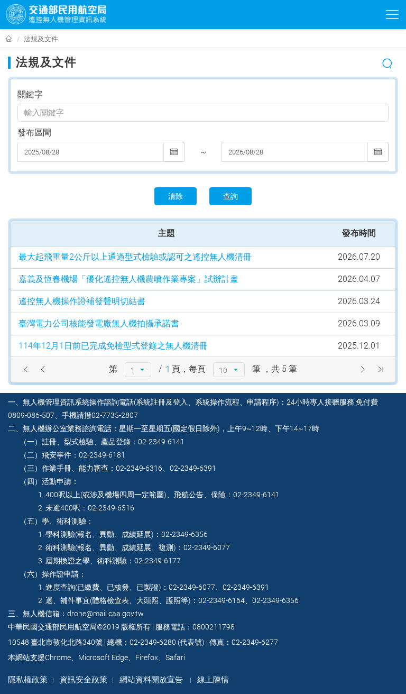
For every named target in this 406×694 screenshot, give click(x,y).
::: (2, 38)
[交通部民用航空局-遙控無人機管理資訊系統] (55, 14)
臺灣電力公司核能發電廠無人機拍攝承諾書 (99, 323)
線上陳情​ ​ (214, 679)
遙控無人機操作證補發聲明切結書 (82, 301)
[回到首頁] (8, 39)
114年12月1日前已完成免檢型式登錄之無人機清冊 (113, 346)
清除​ (175, 196)
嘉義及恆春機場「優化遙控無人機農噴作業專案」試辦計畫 (128, 279)
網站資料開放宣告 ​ (152, 679)
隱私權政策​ (28, 679)
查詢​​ (230, 196)
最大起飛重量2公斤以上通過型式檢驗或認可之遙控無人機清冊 (135, 257)
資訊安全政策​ (83, 679)
